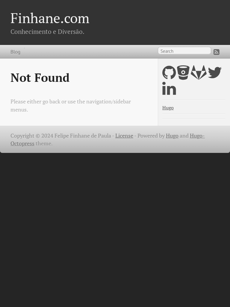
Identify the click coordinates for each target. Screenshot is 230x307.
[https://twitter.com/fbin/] (215, 76)
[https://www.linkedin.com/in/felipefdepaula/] (169, 92)
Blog (15, 51)
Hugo (168, 108)
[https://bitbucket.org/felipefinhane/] (183, 76)
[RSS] (217, 52)
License (124, 135)
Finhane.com (50, 18)
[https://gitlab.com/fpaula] (199, 76)
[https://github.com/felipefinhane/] (169, 76)
